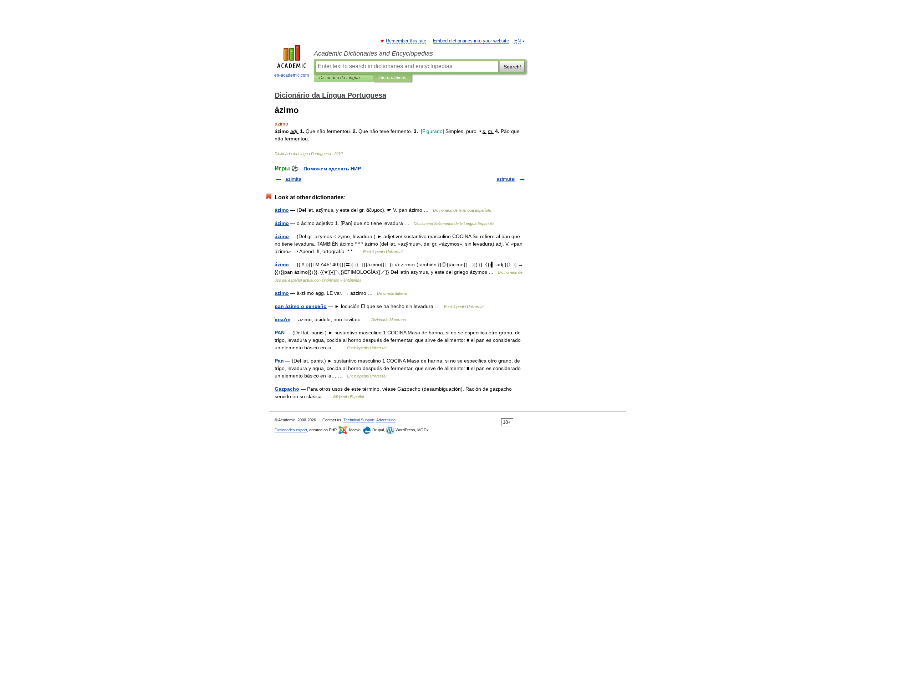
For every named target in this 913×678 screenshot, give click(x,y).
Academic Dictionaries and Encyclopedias (373, 53)
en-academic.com (291, 75)
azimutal (505, 179)
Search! (512, 67)
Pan (279, 361)
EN (517, 40)
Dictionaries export (291, 430)
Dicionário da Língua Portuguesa (343, 77)
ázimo (282, 210)
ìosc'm (282, 319)
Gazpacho (287, 389)
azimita (293, 179)
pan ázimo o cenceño (301, 306)
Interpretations (392, 77)
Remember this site (406, 40)
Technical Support (358, 420)
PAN (280, 332)
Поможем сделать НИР (332, 168)
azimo (282, 293)
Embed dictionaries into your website (471, 40)
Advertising (386, 420)
